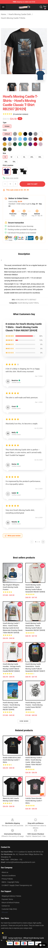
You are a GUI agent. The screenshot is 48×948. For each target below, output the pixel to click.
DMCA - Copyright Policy (10, 882)
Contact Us (6, 906)
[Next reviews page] (43, 542)
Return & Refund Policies (10, 902)
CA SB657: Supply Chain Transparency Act (17, 885)
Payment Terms (7, 899)
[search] (41, 7)
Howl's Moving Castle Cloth (20, 14)
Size (4, 153)
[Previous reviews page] (32, 542)
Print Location (8, 165)
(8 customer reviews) (20, 114)
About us (5, 872)
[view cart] (44, 7)
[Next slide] (43, 51)
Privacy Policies (7, 879)
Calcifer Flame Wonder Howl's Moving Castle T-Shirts (33, 800)
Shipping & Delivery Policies (11, 896)
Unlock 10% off (5, 937)
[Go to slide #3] (36, 87)
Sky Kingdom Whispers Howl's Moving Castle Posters (11, 587)
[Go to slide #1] (11, 87)
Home (3, 14)
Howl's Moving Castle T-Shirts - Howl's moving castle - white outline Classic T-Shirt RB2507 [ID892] (33, 762)
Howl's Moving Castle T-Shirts (13, 18)
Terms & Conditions (9, 875)
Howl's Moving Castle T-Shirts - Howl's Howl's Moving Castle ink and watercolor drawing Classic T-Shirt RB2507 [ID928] (13, 628)
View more (24, 721)
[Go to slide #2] (24, 87)
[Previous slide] (4, 51)
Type (4, 122)
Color (5, 130)
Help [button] (43, 945)
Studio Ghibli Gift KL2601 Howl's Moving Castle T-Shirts (12, 760)
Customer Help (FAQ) (9, 909)
